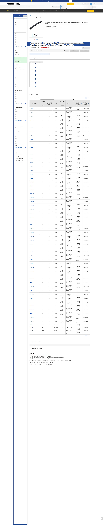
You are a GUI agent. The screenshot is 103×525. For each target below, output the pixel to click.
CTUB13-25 (32, 236)
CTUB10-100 (32, 220)
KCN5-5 (31, 324)
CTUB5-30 (31, 127)
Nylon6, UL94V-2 (18, 67)
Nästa (89, 98)
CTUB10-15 (32, 193)
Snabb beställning (75, 50)
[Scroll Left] (40, 99)
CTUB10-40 (32, 213)
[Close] (91, 6)
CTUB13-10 (32, 228)
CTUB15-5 (31, 244)
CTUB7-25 (31, 162)
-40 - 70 (17, 77)
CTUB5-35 (31, 131)
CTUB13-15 (32, 232)
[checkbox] (20, 24)
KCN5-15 (31, 327)
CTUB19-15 (32, 271)
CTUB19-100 (32, 278)
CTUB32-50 (32, 321)
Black (17, 52)
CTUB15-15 (32, 251)
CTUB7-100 (32, 182)
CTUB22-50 (32, 294)
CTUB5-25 (31, 124)
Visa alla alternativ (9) (18, 120)
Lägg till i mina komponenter (37, 50)
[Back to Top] (102, 518)
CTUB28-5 (31, 298)
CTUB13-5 (31, 224)
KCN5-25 (31, 333)
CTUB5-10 (31, 112)
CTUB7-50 (31, 178)
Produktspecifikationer (40, 53)
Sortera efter (81, 103)
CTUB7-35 (31, 170)
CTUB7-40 (31, 174)
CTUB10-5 (31, 185)
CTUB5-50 (31, 139)
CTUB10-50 (32, 216)
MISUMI (31, 15)
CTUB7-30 (31, 166)
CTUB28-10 (32, 302)
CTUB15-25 (32, 255)
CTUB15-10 (32, 247)
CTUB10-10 (32, 189)
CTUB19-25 (32, 275)
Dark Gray (17, 54)
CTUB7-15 (31, 155)
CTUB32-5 (31, 313)
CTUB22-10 (32, 286)
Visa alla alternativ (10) (18, 147)
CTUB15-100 (32, 259)
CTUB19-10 (32, 267)
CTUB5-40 (31, 135)
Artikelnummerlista (60, 53)
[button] (70, 1)
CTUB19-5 (31, 263)
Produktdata (86, 47)
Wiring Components (23, 13)
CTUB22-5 (31, 282)
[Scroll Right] (73, 99)
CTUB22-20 (32, 290)
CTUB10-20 (32, 197)
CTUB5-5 (31, 108)
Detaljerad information (80, 53)
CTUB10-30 (32, 205)
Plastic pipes (37, 13)
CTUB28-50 (32, 309)
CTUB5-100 (32, 143)
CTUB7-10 (31, 151)
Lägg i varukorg (85, 50)
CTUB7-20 (31, 158)
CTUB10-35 (32, 209)
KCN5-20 (31, 330)
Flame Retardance (18, 61)
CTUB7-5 (31, 147)
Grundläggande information (36, 345)
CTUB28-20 (32, 305)
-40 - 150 (17, 79)
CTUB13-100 (32, 240)
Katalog (37, 39)
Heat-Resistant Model (19, 126)
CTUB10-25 (32, 201)
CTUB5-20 (31, 120)
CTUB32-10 (32, 317)
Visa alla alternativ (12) (18, 46)
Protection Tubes (31, 13)
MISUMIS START (16, 13)
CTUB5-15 (31, 116)
